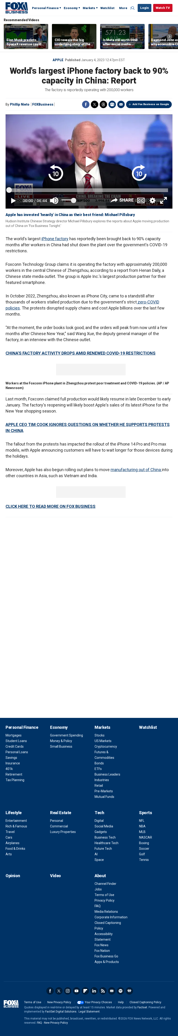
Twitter (94, 104)
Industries (102, 780)
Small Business (61, 746)
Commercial (59, 826)
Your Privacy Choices (98, 1002)
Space (99, 860)
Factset (142, 1007)
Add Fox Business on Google (151, 104)
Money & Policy (61, 741)
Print (112, 104)
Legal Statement (89, 1011)
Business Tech (105, 837)
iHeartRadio (129, 991)
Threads (103, 104)
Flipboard (85, 991)
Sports (145, 812)
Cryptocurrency (106, 746)
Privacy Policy (104, 900)
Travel (10, 832)
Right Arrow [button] (169, 36)
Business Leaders (107, 774)
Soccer (144, 848)
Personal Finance (45, 8)
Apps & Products (107, 962)
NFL (141, 821)
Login (144, 8)
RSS (103, 991)
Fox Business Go (106, 956)
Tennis (144, 860)
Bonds (99, 763)
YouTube (76, 991)
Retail (99, 785)
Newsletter (111, 991)
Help (121, 1002)
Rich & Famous (16, 826)
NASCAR (145, 837)
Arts (9, 854)
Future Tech (103, 848)
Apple (58, 60)
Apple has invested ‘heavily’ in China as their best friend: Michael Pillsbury (70, 215)
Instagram (67, 991)
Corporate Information (111, 917)
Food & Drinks (15, 848)
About (100, 875)
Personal (56, 821)
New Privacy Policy (59, 1002)
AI (96, 854)
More (123, 8)
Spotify (120, 991)
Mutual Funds (104, 797)
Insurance (13, 763)
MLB (142, 832)
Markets (89, 8)
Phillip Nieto (19, 104)
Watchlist (107, 8)
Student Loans (16, 741)
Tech (99, 812)
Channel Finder (105, 884)
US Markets (103, 741)
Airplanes (12, 843)
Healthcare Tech (106, 843)
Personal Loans (17, 752)
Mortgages (14, 735)
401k (9, 769)
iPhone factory (54, 238)
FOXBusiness (42, 104)
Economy (71, 8)
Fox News (101, 945)
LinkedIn (94, 991)
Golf (142, 854)
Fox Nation (102, 951)
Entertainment (16, 821)
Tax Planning (15, 780)
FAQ (98, 906)
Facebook (85, 104)
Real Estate (60, 812)
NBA (142, 826)
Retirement (14, 774)
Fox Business (17, 7)
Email (121, 104)
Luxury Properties (63, 832)
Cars (9, 837)
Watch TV (163, 8)
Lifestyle (14, 812)
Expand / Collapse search (133, 8)
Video (55, 875)
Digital (99, 821)
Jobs (98, 889)
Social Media (104, 826)
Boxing (144, 843)
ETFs (98, 769)
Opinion (13, 875)
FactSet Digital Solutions (60, 1011)
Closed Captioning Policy (145, 1002)
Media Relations (106, 911)
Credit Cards (15, 746)
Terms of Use (104, 895)
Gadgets (101, 832)
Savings (11, 758)
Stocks (100, 735)
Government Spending (66, 735)
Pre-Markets (104, 791)
